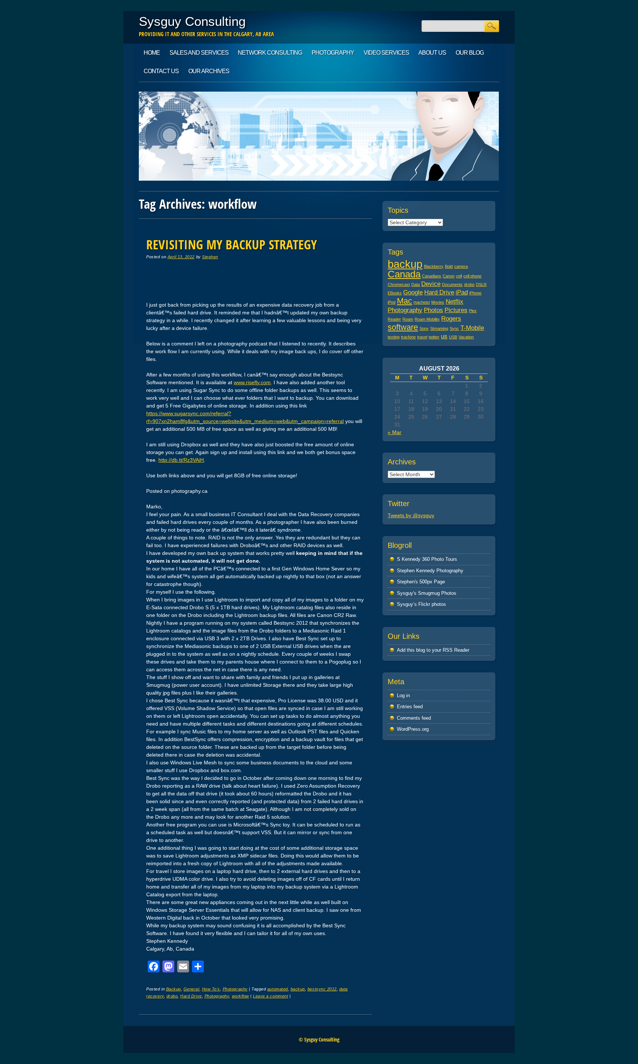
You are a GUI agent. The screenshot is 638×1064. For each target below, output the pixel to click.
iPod (391, 302)
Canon (449, 276)
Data (415, 284)
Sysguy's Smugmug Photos (426, 593)
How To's (211, 989)
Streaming (439, 328)
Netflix (454, 301)
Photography (333, 53)
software (403, 327)
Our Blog (470, 53)
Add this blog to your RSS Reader (433, 650)
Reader (394, 319)
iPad (462, 292)
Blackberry (433, 266)
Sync (454, 328)
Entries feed (410, 706)
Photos (433, 310)
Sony (424, 328)
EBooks (395, 293)
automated (277, 989)
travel (422, 337)
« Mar (394, 432)
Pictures (456, 310)
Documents (452, 284)
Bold (449, 266)
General (191, 989)
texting (393, 337)
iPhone (475, 293)
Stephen (210, 257)
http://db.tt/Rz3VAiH (181, 460)
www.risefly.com (252, 382)
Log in (403, 695)
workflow (240, 996)
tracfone (408, 337)
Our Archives (208, 71)
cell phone (472, 276)
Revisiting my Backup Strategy (231, 244)
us (444, 336)
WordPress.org (413, 729)
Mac (404, 301)
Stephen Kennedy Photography (430, 570)
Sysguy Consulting (192, 21)
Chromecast (399, 284)
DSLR (481, 284)
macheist (422, 302)
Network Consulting (270, 53)
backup (298, 989)
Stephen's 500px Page (421, 581)
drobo (172, 996)
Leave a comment (270, 996)
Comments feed (414, 718)
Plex (473, 310)
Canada (404, 274)
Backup (173, 989)
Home (152, 53)
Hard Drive (191, 996)
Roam (407, 319)
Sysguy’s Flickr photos (421, 604)
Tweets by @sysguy (411, 515)
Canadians (431, 276)
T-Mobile (472, 327)
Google (413, 292)
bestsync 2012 (322, 989)
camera (461, 266)
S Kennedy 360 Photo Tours (427, 559)
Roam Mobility (427, 319)
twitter (434, 337)
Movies (437, 302)
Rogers (451, 318)
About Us (432, 53)
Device (430, 283)
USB (453, 337)
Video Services (386, 53)
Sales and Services (199, 53)
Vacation (466, 337)
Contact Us (161, 71)
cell (459, 276)
